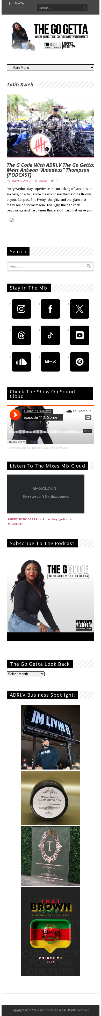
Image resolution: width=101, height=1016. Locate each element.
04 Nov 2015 (21, 181)
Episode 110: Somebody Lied (50, 447)
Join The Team (18, 3)
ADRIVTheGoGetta (18, 447)
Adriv (42, 181)
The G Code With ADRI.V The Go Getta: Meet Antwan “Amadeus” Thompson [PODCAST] (50, 170)
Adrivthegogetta (55, 519)
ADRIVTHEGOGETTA (23, 519)
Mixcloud (15, 524)
